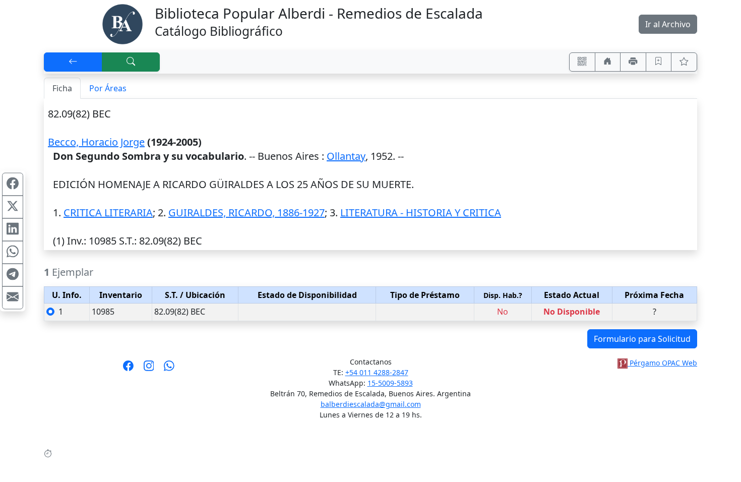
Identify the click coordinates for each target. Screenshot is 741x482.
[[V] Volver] (73, 62)
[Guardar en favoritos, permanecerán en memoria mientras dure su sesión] (659, 62)
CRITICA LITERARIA (108, 212)
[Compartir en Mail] (12, 298)
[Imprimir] (633, 62)
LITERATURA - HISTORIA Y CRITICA (420, 212)
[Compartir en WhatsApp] (12, 252)
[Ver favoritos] (684, 62)
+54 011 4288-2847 (376, 372)
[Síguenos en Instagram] (149, 369)
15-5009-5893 (390, 383)
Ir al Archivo (668, 24)
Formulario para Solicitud (642, 338)
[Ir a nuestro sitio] (608, 62)
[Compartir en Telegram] (12, 275)
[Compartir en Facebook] (12, 184)
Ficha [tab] (62, 88)
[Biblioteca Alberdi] (122, 23)
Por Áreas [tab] (108, 88)
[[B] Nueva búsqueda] (131, 62)
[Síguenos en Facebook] (128, 369)
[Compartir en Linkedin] (12, 230)
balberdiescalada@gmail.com (371, 404)
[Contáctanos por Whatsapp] (169, 369)
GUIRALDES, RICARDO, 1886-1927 (246, 212)
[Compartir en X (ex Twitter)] (12, 207)
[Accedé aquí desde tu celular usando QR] (582, 62)
